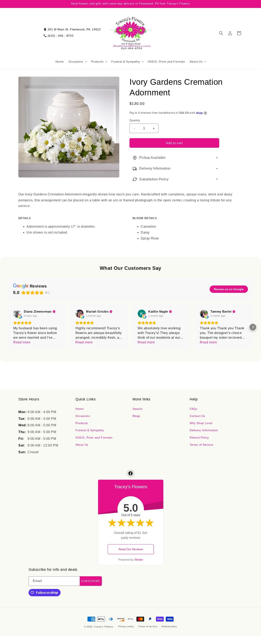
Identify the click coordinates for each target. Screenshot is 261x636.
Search (138, 408)
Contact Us (197, 416)
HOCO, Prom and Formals (93, 437)
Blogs (136, 416)
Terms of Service (201, 444)
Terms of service (147, 626)
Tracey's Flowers (103, 626)
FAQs (193, 408)
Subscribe (90, 581)
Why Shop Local (201, 423)
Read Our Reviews (131, 549)
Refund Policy (199, 437)
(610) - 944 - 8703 (61, 35)
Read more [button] (21, 342)
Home (79, 408)
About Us (81, 444)
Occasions (82, 416)
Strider (139, 559)
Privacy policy (126, 626)
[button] (77, 61)
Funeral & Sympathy (89, 430)
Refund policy (169, 626)
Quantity (134, 120)
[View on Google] (17, 314)
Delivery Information (204, 430)
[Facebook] (130, 473)
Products (81, 423)
